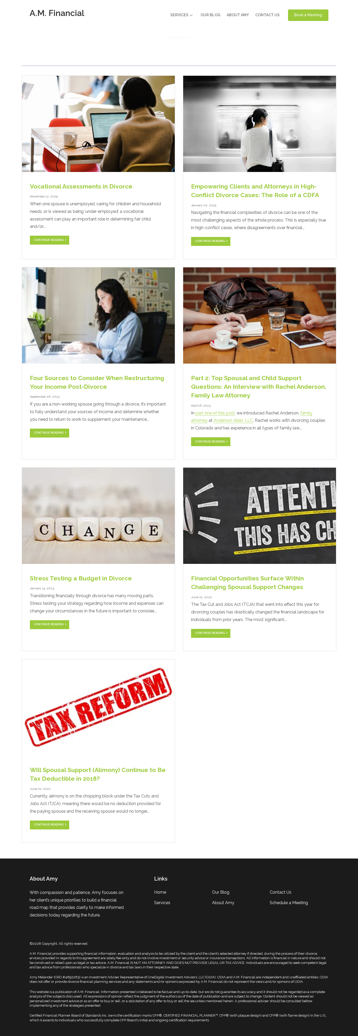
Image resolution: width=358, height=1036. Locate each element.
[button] (182, 15)
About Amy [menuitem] (223, 902)
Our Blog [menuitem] (220, 892)
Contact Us (267, 15)
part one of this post (215, 413)
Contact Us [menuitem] (280, 892)
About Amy (238, 15)
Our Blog (210, 15)
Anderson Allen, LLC (233, 420)
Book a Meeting (308, 15)
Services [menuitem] (162, 902)
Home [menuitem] (160, 892)
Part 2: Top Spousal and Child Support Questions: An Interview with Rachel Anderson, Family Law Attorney (258, 386)
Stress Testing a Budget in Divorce (81, 578)
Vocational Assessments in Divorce (81, 186)
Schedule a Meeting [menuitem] (289, 902)
